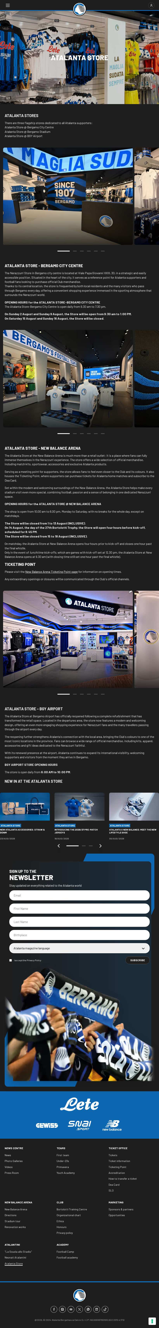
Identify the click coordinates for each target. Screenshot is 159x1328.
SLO (111, 1190)
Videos (9, 1167)
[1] (63, 433)
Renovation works (15, 1227)
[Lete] (79, 1107)
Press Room (12, 1172)
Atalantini (12, 1244)
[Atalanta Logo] (79, 9)
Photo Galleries (14, 1161)
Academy (63, 1244)
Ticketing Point (117, 1167)
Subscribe (137, 960)
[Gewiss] (47, 1125)
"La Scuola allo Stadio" (18, 1251)
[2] (75, 433)
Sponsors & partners (121, 1209)
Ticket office (118, 1148)
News (8, 1155)
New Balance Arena (18, 1202)
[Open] (8, 5)
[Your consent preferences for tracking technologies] (152, 1321)
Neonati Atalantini (15, 1257)
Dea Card (114, 1184)
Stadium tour (12, 1221)
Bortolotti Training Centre (72, 1209)
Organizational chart (69, 1215)
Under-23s (63, 1161)
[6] (103, 433)
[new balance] (112, 1125)
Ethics (60, 1221)
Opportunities (117, 1215)
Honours (62, 1227)
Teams (61, 1148)
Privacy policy (65, 1232)
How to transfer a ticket (123, 1178)
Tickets (113, 1155)
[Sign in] (151, 5)
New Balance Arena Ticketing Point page (51, 571)
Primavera (63, 1167)
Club (60, 1202)
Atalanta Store (14, 1263)
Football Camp (65, 1251)
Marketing (116, 1202)
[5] (96, 433)
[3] (82, 433)
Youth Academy (66, 1172)
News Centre (14, 1148)
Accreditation (117, 1172)
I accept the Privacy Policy (27, 960)
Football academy (67, 1257)
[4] (89, 433)
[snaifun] (79, 1125)
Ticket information (119, 1161)
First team (63, 1155)
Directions (10, 1215)
